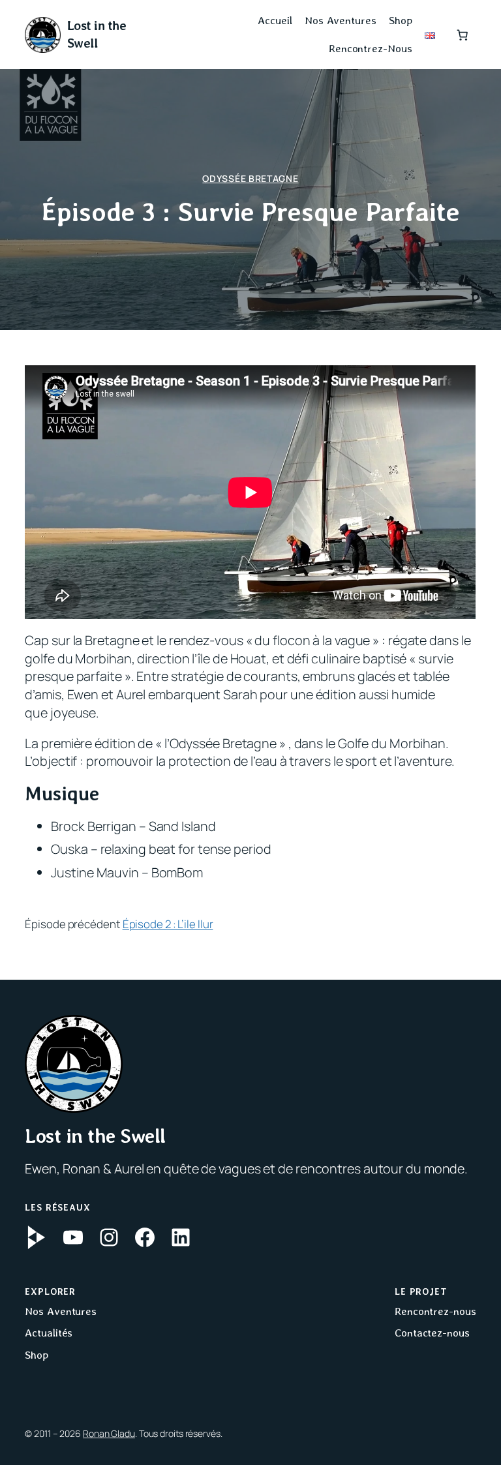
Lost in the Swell (95, 1136)
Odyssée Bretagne (250, 178)
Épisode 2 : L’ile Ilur (168, 923)
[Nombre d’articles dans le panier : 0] (462, 34)
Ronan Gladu (109, 1433)
